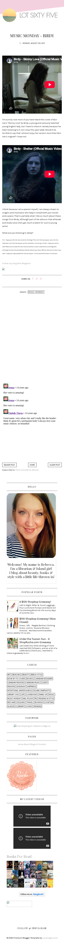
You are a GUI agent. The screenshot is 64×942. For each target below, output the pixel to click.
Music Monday (36, 292)
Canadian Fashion (15, 682)
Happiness (31, 686)
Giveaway (21, 686)
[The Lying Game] (45, 875)
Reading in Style (46, 698)
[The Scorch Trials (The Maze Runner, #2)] (51, 866)
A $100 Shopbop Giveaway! (35, 601)
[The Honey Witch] (45, 866)
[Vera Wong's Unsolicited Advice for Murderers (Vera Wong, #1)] (39, 875)
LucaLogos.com (50, 938)
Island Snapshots (42, 690)
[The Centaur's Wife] (22, 884)
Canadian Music (32, 682)
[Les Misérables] (45, 884)
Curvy (45, 682)
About (27, 744)
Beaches (17, 674)
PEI (36, 698)
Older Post (55, 465)
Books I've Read (19, 856)
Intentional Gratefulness (19, 690)
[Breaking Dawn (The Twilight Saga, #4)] (22, 875)
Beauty (26, 674)
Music (51, 694)
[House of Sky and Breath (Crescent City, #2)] (39, 884)
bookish (39, 702)
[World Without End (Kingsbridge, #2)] (16, 866)
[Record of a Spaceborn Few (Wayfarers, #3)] (16, 875)
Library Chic (13, 694)
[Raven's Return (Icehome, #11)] (33, 875)
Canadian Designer (43, 678)
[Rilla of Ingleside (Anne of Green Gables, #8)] (27, 875)
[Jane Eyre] (10, 866)
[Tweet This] (37, 279)
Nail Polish (28, 698)
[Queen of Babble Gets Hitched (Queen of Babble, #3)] (33, 884)
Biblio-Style (37, 674)
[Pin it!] (41, 279)
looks (29, 706)
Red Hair (11, 702)
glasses (11, 706)
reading (38, 706)
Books (30, 678)
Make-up (43, 694)
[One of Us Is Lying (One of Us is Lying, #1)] (22, 866)
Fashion (11, 686)
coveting (49, 702)
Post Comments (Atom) (27, 470)
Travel (30, 702)
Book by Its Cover (16, 678)
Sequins (21, 702)
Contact (42, 744)
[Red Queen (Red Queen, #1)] (27, 884)
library (20, 706)
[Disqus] (32, 342)
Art (9, 674)
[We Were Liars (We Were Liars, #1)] (51, 875)
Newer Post (9, 465)
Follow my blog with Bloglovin (16, 263)
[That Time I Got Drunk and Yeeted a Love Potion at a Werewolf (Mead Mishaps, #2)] (10, 884)
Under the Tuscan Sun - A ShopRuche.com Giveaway (35, 640)
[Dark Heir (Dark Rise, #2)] (33, 866)
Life (22, 694)
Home (32, 465)
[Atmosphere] (27, 866)
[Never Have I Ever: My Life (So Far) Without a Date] (10, 875)
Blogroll (34, 744)
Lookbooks (31, 694)
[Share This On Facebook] (33, 279)
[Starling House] (16, 884)
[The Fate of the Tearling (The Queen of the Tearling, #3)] (39, 866)
